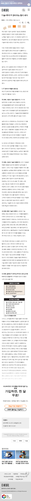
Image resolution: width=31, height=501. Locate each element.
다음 (26, 441)
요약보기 (28, 22)
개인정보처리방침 (8, 476)
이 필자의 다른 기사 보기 (9, 426)
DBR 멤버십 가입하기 (15, 409)
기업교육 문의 (19, 479)
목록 (20, 441)
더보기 (19, 22)
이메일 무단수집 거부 (21, 476)
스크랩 (25, 22)
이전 (14, 441)
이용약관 (15, 474)
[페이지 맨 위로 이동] (26, 473)
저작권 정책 (23, 474)
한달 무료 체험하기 (15, 406)
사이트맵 (10, 479)
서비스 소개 (7, 474)
